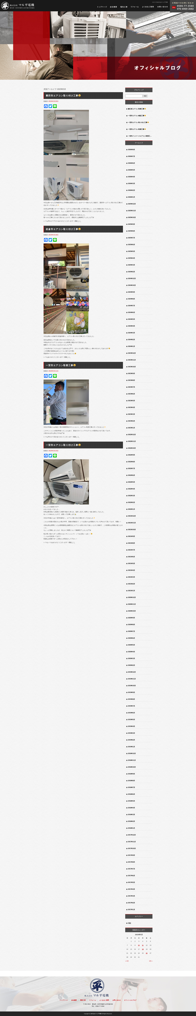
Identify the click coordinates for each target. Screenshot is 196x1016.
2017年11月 (132, 842)
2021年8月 (131, 543)
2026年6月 (131, 163)
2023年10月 (132, 367)
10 (139, 945)
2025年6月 (131, 244)
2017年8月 (131, 862)
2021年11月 (132, 523)
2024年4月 (131, 326)
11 (142, 945)
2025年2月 (131, 272)
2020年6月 (131, 638)
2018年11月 (132, 760)
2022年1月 (131, 509)
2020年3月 (131, 658)
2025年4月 (131, 258)
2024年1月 (131, 346)
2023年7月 (131, 387)
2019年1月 (131, 747)
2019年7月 (131, 706)
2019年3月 (131, 733)
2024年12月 (132, 278)
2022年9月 (131, 455)
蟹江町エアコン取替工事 (136, 109)
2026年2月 (131, 190)
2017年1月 (131, 909)
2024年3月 (131, 333)
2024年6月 (131, 312)
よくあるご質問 (148, 7)
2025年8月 (131, 231)
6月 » (150, 961)
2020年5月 (131, 645)
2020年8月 (131, 624)
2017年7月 (131, 869)
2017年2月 (131, 903)
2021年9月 (131, 536)
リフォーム (134, 7)
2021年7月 (131, 550)
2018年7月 (131, 787)
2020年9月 (131, 618)
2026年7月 (131, 156)
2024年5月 (131, 319)
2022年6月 (131, 475)
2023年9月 (131, 373)
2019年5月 (131, 719)
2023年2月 (131, 421)
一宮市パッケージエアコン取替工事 (140, 136)
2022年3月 (131, 495)
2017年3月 (131, 896)
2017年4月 (131, 889)
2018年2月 (131, 821)
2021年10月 (132, 529)
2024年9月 (131, 292)
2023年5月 (131, 400)
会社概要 (113, 7)
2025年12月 (132, 204)
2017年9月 (131, 855)
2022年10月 (132, 448)
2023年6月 (131, 394)
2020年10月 (132, 611)
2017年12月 (132, 835)
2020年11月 (132, 604)
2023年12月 (132, 353)
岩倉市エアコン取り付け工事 (62, 229)
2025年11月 (132, 210)
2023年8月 (131, 380)
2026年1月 (131, 197)
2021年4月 (131, 570)
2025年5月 (131, 251)
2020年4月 (131, 652)
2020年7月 (131, 631)
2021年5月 (131, 563)
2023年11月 (132, 360)
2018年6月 (131, 794)
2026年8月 (131, 149)
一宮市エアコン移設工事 (136, 115)
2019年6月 (131, 713)
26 (146, 953)
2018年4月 (131, 808)
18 (143, 949)
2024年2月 (131, 339)
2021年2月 (131, 584)
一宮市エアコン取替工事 (59, 365)
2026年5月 (131, 170)
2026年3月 (131, 183)
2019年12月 (132, 672)
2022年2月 (131, 502)
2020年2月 (131, 665)
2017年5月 (131, 882)
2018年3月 (131, 814)
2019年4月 (131, 726)
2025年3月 (131, 265)
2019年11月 (132, 679)
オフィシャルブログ (130, 1000)
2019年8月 (131, 699)
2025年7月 (131, 238)
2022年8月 (131, 462)
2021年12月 (132, 516)
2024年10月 (132, 285)
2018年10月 (132, 767)
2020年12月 (132, 597)
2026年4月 (131, 177)
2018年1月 (131, 828)
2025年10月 (132, 217)
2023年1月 (131, 428)
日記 (129, 923)
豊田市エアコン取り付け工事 (62, 95)
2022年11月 (132, 441)
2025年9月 (131, 224)
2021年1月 (131, 590)
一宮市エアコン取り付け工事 (62, 445)
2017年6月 (131, 875)
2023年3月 (131, 414)
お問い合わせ (162, 7)
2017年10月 (132, 848)
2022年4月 (131, 489)
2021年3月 (131, 577)
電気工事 (124, 7)
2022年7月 (131, 468)
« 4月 (127, 961)
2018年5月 (131, 801)
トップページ (102, 7)
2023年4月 (131, 407)
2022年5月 (131, 482)
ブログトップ (139, 90)
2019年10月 (132, 685)
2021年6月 (131, 557)
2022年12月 (132, 434)
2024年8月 (131, 299)
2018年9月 (131, 774)
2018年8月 (131, 780)
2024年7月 (131, 305)
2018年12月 (132, 753)
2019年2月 (131, 740)
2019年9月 (131, 692)
